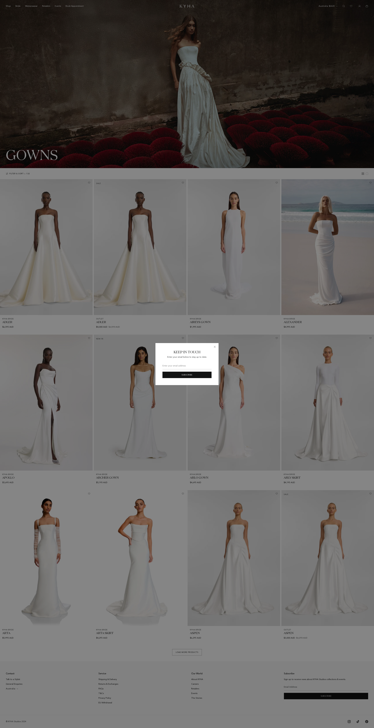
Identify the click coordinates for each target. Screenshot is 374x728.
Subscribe (187, 375)
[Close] (214, 346)
